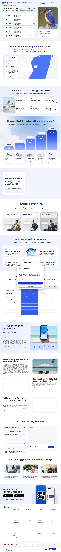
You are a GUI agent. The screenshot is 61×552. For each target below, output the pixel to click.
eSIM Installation (28, 513)
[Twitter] (48, 544)
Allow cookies (30, 283)
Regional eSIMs (16, 509)
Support (52, 507)
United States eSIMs (16, 524)
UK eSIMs (14, 529)
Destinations (5, 5)
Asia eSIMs (14, 518)
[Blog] (12, 472)
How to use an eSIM (41, 531)
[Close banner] (42, 265)
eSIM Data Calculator (41, 529)
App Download (28, 511)
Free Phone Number (28, 520)
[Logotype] (5, 2)
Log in (52, 520)
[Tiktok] (57, 544)
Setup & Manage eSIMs (54, 529)
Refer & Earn (27, 531)
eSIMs (39, 518)
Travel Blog (40, 509)
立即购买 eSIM (36, 2)
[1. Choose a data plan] (12, 221)
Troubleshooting (53, 533)
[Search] (49, 3)
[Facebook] (45, 544)
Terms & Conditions (54, 518)
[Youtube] (52, 544)
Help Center (53, 522)
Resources (40, 507)
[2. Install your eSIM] (30, 221)
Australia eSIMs (15, 537)
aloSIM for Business (28, 518)
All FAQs (52, 524)
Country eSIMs (16, 522)
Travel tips (39, 520)
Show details (21, 279)
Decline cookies (30, 286)
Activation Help (53, 513)
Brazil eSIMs (14, 533)
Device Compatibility (41, 524)
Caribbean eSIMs (15, 520)
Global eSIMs (15, 513)
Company (28, 507)
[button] (19, 16)
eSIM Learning (40, 522)
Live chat (52, 511)
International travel (41, 511)
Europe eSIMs (15, 511)
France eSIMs (15, 531)
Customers (53, 509)
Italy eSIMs (14, 535)
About (27, 522)
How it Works (28, 509)
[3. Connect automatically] (49, 221)
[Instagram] (54, 544)
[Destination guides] (30, 472)
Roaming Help (40, 533)
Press (26, 529)
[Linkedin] (50, 544)
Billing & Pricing (53, 531)
